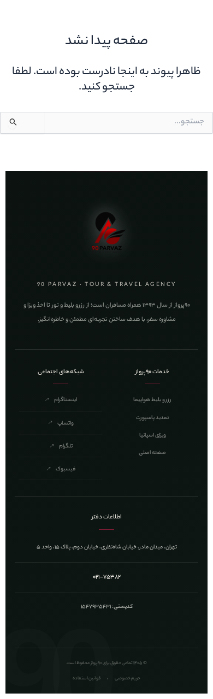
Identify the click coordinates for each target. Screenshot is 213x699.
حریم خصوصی (127, 678)
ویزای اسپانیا (152, 435)
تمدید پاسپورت (152, 418)
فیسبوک (60, 469)
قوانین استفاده (86, 678)
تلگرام (61, 446)
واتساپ (61, 423)
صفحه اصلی (152, 453)
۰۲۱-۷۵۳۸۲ (107, 577)
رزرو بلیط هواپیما (152, 400)
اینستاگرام (60, 400)
